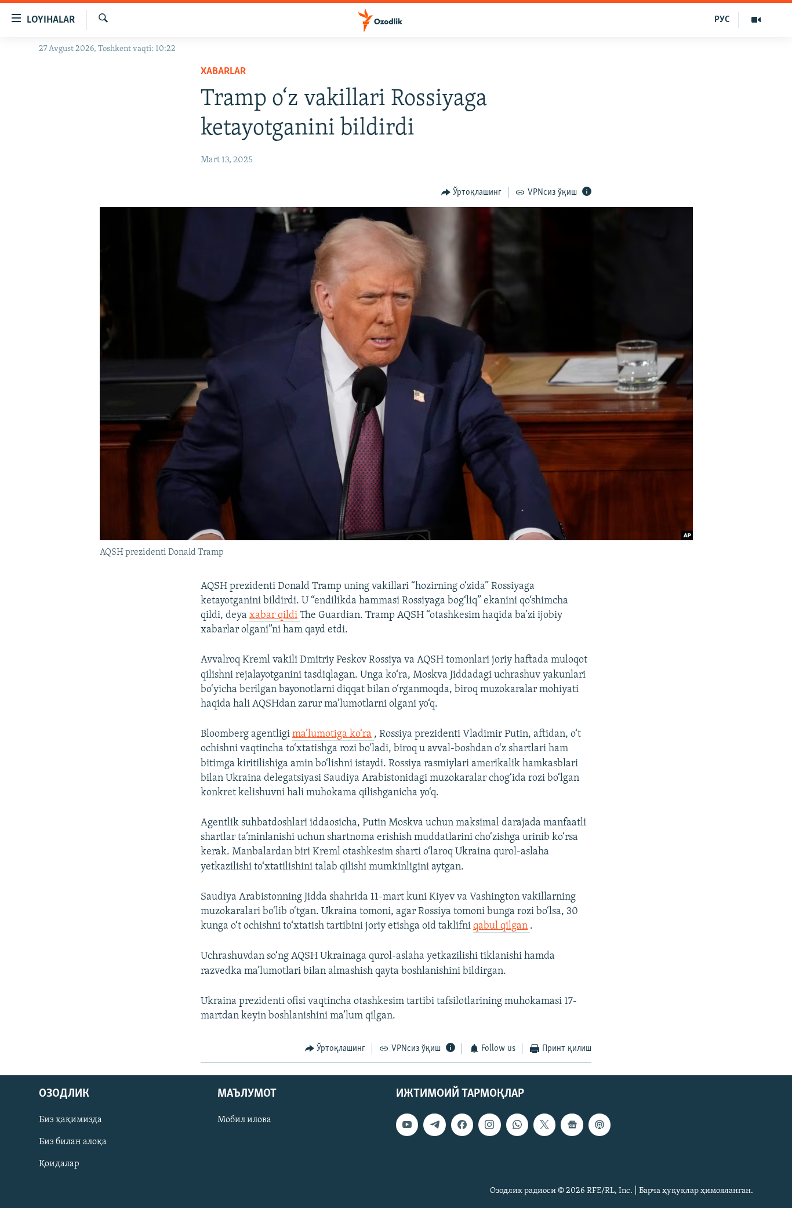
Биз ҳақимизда (70, 1120)
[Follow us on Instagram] (489, 1125)
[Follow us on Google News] (572, 1125)
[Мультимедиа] (756, 20)
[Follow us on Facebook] (462, 1125)
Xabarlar (223, 72)
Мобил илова (244, 1120)
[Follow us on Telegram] (434, 1125)
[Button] (471, 192)
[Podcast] (599, 1125)
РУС (722, 19)
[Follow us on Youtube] (407, 1125)
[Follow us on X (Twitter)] (544, 1125)
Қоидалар (59, 1164)
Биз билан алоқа (73, 1142)
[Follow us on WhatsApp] (517, 1125)
